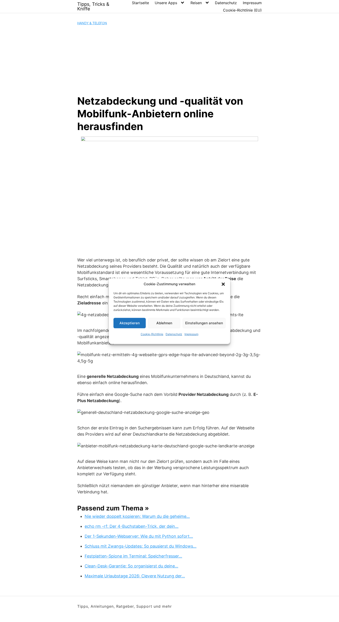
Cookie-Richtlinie (152, 334)
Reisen (196, 2)
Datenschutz (174, 334)
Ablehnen (164, 323)
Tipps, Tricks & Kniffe (93, 6)
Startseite (140, 2)
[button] (223, 284)
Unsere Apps (166, 2)
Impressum (191, 334)
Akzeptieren (129, 323)
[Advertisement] (169, 60)
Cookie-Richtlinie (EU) (242, 10)
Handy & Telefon (92, 23)
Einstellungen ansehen (204, 323)
